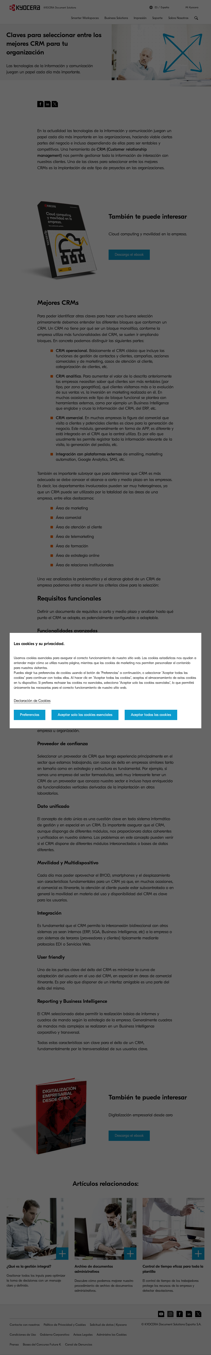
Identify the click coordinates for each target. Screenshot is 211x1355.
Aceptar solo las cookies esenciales (85, 715)
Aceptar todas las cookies (151, 715)
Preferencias (29, 715)
